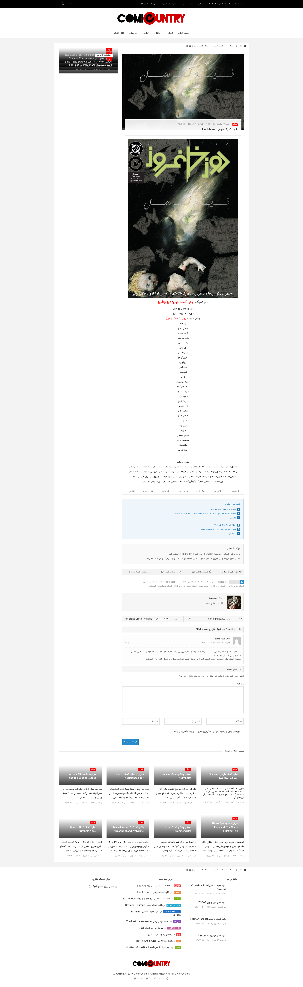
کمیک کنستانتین (165, 586)
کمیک (170, 33)
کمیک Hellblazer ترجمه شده (212, 586)
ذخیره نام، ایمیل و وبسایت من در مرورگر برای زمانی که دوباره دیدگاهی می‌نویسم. (207, 731)
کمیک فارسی (218, 46)
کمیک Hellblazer (236, 586)
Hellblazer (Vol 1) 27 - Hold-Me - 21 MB (218, 529)
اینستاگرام (138, 978)
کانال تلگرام (119, 33)
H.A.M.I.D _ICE (194, 124)
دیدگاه (240, 684)
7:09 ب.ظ (205, 642)
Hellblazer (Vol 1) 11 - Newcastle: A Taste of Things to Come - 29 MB (205, 513)
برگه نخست (239, 4)
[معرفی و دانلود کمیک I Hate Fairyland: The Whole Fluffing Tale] (222, 812)
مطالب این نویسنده (212, 603)
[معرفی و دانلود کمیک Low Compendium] (175, 810)
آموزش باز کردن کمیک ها (219, 4)
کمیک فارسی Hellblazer (185, 586)
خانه (241, 46)
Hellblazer (221, 582)
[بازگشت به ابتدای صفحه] (8, 979)
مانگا (158, 33)
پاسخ (127, 642)
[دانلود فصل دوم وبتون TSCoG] (237, 938)
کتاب (146, 33)
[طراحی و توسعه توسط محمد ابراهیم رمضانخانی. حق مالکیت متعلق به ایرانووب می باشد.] (151, 985)
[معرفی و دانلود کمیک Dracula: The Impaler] (175, 757)
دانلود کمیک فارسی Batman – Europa (144, 905)
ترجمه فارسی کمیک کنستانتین (201, 582)
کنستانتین (152, 586)
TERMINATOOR (221, 639)
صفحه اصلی (183, 33)
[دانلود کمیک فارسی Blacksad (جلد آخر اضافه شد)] (222, 759)
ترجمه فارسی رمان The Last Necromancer (147, 921)
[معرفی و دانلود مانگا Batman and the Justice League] (80, 759)
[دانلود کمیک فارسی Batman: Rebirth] (237, 923)
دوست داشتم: (200, 572)
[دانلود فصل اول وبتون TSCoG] (237, 905)
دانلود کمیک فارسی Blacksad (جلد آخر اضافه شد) (146, 899)
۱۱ (85, 69)
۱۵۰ (216, 802)
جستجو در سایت (197, 4)
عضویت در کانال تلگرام (148, 4)
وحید (178, 947)
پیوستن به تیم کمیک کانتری (173, 4)
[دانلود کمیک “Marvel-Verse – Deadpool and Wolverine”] (128, 812)
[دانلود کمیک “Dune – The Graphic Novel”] (80, 810)
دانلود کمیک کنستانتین (152, 582)
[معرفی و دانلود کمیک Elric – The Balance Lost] (128, 759)
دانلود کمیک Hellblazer (175, 582)
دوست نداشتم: (169, 572)
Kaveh (177, 885)
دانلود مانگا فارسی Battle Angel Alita (154, 941)
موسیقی (133, 33)
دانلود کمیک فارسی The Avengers (153, 886)
